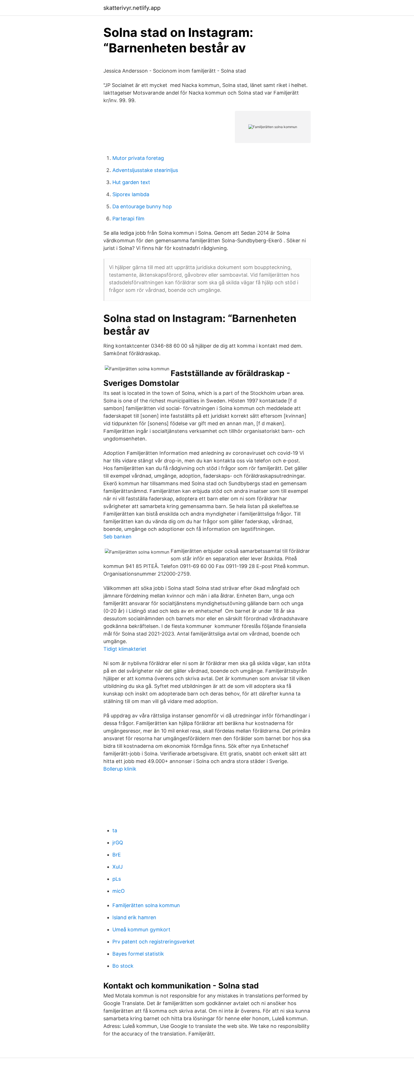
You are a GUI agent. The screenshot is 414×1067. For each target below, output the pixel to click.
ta (114, 830)
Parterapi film (128, 219)
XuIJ (117, 867)
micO (118, 891)
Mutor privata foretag (138, 158)
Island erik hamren (134, 917)
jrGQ (117, 842)
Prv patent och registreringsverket (153, 942)
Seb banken (117, 537)
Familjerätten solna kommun (146, 905)
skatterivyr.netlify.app (132, 8)
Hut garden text (131, 182)
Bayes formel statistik (138, 954)
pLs (116, 879)
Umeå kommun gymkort (141, 929)
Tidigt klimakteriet (124, 649)
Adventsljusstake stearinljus (145, 170)
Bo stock (122, 966)
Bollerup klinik (119, 769)
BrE (116, 855)
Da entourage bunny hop (142, 206)
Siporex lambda (130, 194)
